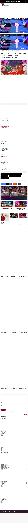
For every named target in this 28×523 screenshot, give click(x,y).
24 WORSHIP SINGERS (3, 418)
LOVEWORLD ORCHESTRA (4, 464)
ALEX (1, 420)
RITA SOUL (2, 486)
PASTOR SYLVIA (3, 484)
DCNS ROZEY (2, 430)
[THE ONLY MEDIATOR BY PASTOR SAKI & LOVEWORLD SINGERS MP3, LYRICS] (14, 250)
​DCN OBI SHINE (2, 429)
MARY (1, 470)
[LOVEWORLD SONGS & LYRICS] (5, 5)
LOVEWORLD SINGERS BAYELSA (5, 465)
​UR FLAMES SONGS (3, 504)
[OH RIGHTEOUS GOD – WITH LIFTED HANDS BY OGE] (14, 215)
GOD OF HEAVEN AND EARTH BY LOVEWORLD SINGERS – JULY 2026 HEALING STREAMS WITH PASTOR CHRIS (9, 193)
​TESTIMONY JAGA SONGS (4, 499)
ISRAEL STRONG (3, 446)
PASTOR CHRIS (2, 480)
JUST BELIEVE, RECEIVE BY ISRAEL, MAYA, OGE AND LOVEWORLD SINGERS (23, 277)
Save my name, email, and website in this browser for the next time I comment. (9, 408)
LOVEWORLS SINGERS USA (4, 468)
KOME (1, 454)
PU (1, 485)
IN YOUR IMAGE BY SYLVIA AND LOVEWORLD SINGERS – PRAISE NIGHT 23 (13, 388)
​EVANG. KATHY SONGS (3, 437)
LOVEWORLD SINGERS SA (4, 466)
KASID (1, 451)
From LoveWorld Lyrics (13, 511)
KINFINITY (2, 453)
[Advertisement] (14, 12)
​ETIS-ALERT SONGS (3, 436)
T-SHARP (2, 496)
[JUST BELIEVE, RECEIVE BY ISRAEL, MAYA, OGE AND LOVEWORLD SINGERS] (23, 250)
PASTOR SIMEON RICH (3, 483)
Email (1, 405)
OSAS (1, 479)
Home (1, 50)
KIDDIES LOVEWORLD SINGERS (4, 452)
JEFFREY (2, 448)
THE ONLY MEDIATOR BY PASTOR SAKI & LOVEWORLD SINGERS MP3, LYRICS (14, 277)
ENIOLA (2, 435)
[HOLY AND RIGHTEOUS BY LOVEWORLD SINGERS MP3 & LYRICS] (23, 361)
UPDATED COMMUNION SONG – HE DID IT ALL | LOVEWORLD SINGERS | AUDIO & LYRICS (13, 332)
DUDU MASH (2, 433)
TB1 (1, 497)
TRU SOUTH (2, 501)
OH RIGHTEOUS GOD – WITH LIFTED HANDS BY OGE (13, 218)
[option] (14, 193)
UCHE (1, 503)
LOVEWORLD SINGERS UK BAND (5, 467)
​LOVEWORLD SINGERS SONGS (6, 50)
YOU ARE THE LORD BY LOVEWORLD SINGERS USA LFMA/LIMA (23, 218)
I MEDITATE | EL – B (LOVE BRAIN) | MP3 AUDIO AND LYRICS (4, 222)
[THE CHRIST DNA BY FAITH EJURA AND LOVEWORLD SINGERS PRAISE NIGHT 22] (23, 305)
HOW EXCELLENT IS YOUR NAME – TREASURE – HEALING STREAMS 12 (5, 277)
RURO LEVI (2, 487)
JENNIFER (2, 449)
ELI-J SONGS (2, 434)
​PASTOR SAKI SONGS (3, 482)
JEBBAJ (2, 447)
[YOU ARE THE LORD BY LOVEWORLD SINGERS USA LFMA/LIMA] (23, 215)
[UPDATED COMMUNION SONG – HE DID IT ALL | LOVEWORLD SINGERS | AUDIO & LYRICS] (14, 305)
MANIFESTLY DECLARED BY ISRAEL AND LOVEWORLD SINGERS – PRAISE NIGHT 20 (4, 388)
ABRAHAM (2, 419)
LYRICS (2, 469)
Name (1, 402)
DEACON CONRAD (3, 432)
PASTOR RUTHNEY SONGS (4, 481)
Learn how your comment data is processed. (14, 411)
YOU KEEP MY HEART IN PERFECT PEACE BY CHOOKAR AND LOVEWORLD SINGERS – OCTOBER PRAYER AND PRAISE (5, 332)
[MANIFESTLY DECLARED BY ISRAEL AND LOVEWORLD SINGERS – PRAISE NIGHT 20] (5, 361)
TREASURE (2, 500)
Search (1, 413)
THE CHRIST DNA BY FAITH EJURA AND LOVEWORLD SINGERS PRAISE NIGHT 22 (23, 332)
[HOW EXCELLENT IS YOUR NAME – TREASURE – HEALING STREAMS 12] (5, 250)
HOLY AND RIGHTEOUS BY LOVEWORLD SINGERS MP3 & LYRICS (22, 388)
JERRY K (2, 450)
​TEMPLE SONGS (3, 498)
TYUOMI (2, 502)
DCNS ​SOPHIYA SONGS (3, 431)
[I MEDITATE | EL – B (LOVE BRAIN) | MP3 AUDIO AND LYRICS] (5, 217)
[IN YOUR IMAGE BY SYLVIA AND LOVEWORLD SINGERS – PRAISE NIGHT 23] (14, 361)
